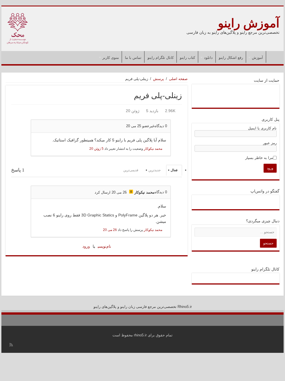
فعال (174, 170)
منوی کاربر (110, 58)
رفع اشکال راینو (231, 58)
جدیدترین (154, 170)
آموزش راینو (248, 23)
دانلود (208, 58)
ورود (86, 246)
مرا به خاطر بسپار (259, 158)
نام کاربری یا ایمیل (262, 128)
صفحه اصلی (273, 57)
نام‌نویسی (104, 246)
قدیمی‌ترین (130, 170)
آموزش (257, 58)
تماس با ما (133, 58)
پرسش (158, 79)
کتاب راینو (187, 58)
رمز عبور (270, 143)
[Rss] (11, 344)
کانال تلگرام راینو (161, 58)
